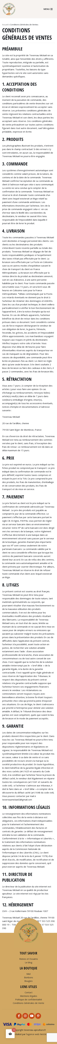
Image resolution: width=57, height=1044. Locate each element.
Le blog (28, 962)
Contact (28, 992)
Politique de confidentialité (28, 999)
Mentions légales (28, 995)
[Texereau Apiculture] (10, 9)
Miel (28, 973)
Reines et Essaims (28, 958)
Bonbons (28, 977)
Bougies (28, 980)
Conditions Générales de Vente (28, 1002)
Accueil (5, 24)
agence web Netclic (37, 1034)
